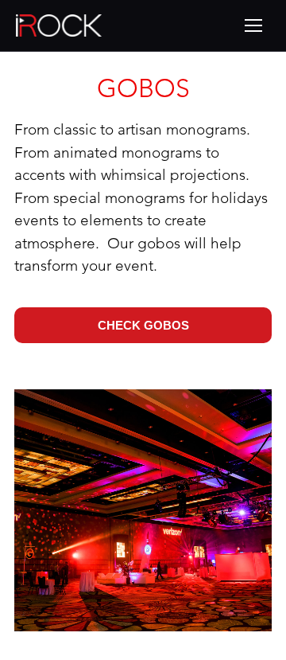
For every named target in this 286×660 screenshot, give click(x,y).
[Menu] (253, 25)
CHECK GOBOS (143, 325)
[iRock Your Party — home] (59, 25)
